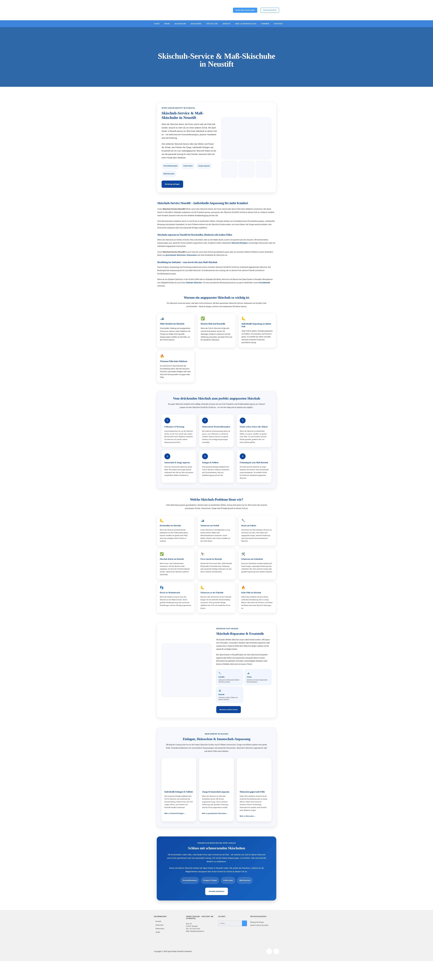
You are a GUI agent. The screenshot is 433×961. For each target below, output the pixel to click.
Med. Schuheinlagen (245, 24)
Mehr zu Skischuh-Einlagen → (175, 813)
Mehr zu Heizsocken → (248, 816)
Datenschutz (160, 928)
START (157, 24)
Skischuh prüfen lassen (228, 709)
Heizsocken (192, 255)
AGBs (158, 932)
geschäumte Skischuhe (176, 255)
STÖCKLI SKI (212, 24)
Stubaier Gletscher (194, 283)
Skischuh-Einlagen (239, 243)
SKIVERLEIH (180, 24)
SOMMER (265, 24)
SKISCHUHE (196, 24)
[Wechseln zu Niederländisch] (228, 10)
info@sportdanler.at (197, 931)
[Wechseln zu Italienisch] (220, 10)
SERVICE (227, 24)
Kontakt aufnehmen (216, 891)
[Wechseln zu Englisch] (212, 10)
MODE (167, 24)
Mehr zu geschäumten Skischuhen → (215, 813)
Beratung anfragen (172, 184)
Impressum (159, 925)
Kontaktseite (264, 283)
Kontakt (278, 24)
